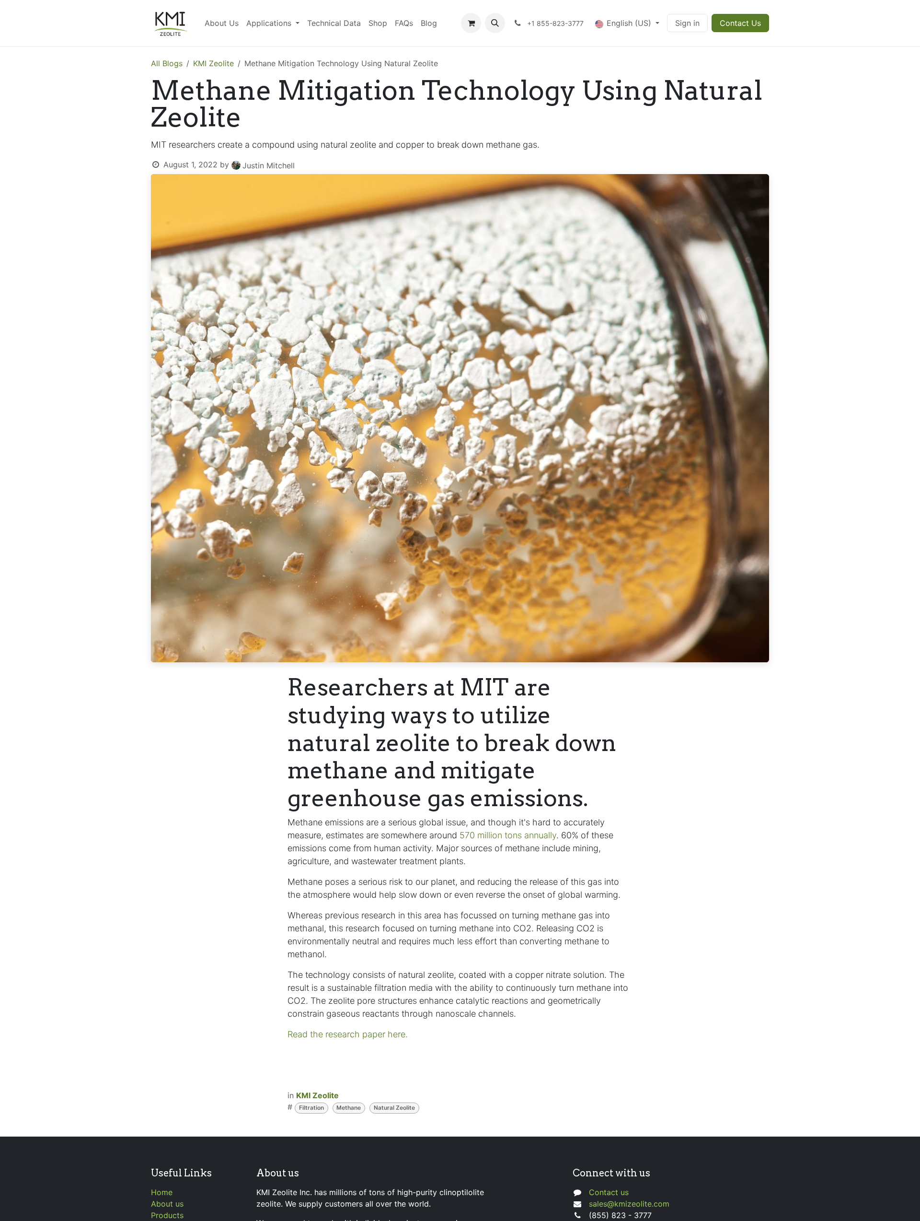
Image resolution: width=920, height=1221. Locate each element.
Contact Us (740, 23)
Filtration (311, 1107)
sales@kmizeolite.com (629, 1204)
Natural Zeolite (394, 1107)
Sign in (687, 23)
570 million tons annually (508, 835)
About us (167, 1204)
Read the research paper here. (348, 1034)
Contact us (609, 1192)
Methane (348, 1107)
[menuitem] (221, 23)
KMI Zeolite (213, 63)
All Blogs (167, 63)
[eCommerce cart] (471, 23)
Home (161, 1192)
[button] (495, 23)
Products (167, 1215)
